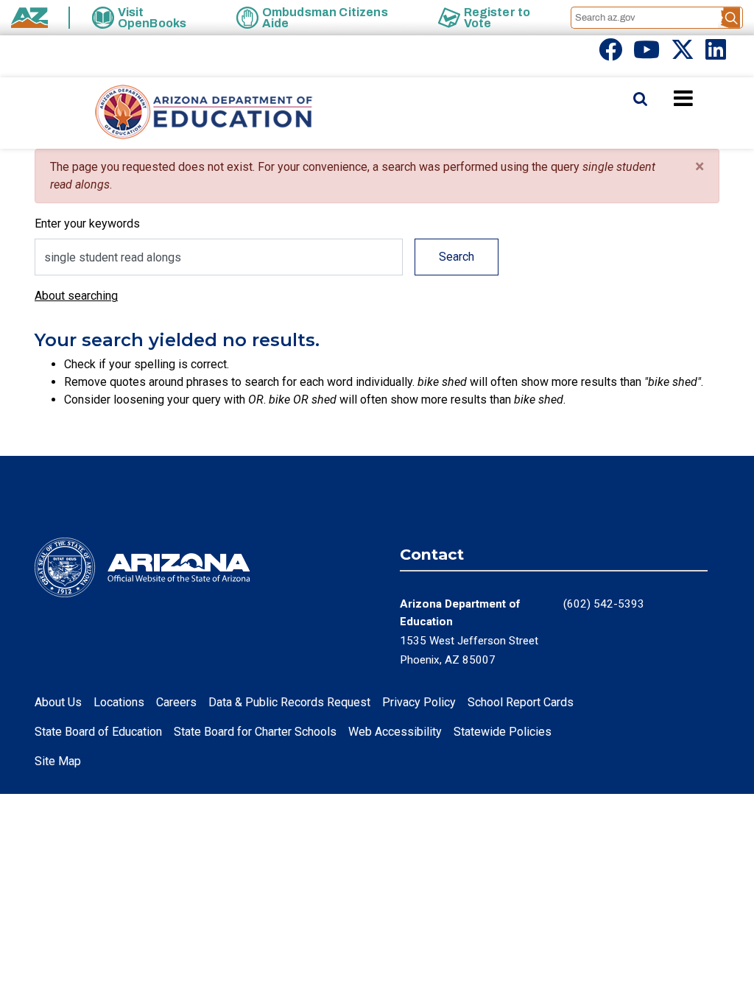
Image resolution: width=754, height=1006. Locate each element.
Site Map (58, 761)
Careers (176, 702)
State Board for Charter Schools (255, 732)
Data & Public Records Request (289, 702)
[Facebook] (610, 54)
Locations (119, 702)
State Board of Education (98, 732)
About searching (76, 296)
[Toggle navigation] (708, 98)
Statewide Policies (503, 732)
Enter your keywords (87, 224)
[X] (682, 54)
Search (456, 257)
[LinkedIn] (715, 54)
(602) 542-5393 (603, 604)
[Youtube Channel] (646, 54)
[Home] (174, 113)
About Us (58, 702)
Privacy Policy (419, 702)
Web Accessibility (395, 732)
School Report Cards (521, 702)
